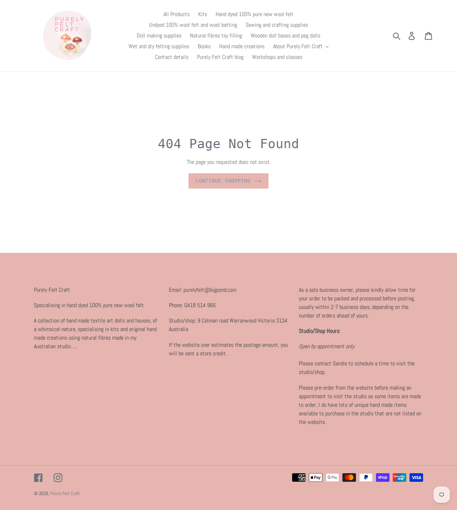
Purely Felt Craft (65, 493)
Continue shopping (223, 181)
